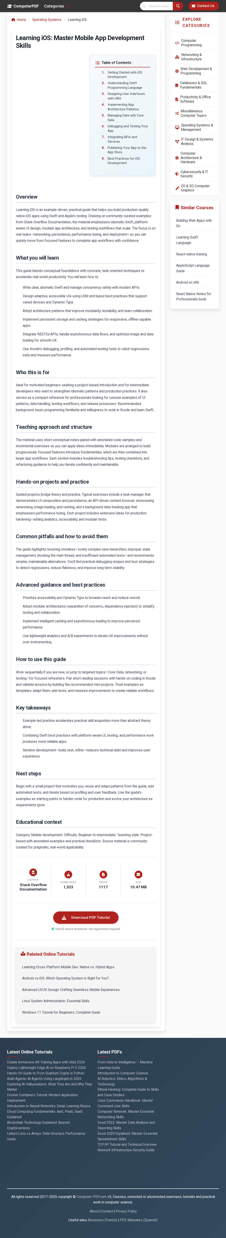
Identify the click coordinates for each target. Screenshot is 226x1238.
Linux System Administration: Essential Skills (55, 1001)
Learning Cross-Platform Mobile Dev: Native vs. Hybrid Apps (68, 967)
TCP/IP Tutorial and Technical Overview (127, 1145)
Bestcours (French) (102, 1220)
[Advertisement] (49, 82)
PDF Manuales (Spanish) (139, 1220)
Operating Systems (46, 20)
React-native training (191, 254)
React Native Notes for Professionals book (193, 296)
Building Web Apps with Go (194, 223)
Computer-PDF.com (92, 1197)
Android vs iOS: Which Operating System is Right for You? (65, 978)
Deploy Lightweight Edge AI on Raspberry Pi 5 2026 (46, 1068)
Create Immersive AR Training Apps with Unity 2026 (46, 1062)
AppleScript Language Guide (193, 268)
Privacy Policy (126, 1211)
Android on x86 (187, 283)
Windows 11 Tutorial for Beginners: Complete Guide (61, 1012)
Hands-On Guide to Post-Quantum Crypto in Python (45, 1073)
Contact (107, 1211)
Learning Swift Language (187, 240)
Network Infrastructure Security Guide (126, 1150)
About (94, 1211)
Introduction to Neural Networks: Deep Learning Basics (48, 1106)
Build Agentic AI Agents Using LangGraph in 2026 (44, 1079)
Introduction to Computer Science (123, 1073)
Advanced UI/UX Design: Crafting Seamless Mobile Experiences (71, 990)
